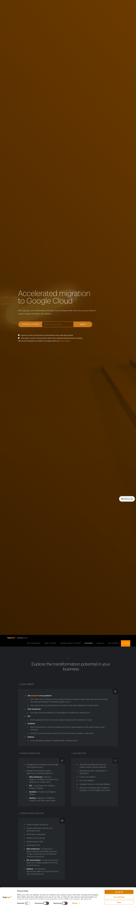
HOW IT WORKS (50, 643)
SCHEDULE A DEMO (30, 324)
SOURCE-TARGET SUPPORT (70, 643)
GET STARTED (113, 643)
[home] (17, 637)
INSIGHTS (100, 643)
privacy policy (64, 341)
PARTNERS (89, 643)
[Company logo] (127, 499)
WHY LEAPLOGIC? (34, 643)
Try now (125, 643)
